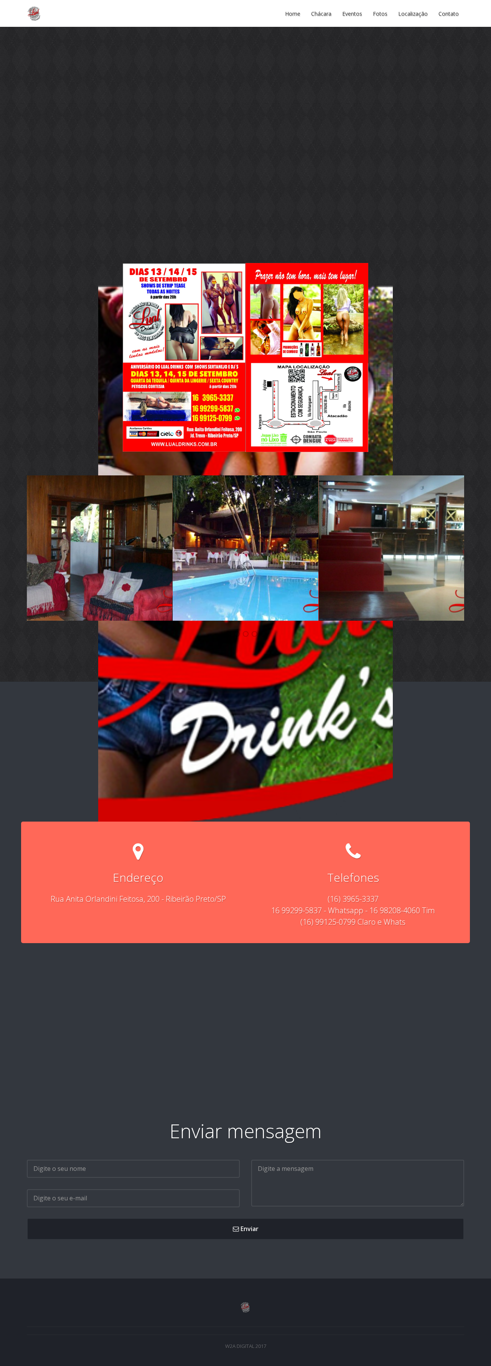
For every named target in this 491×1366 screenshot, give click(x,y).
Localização (413, 13)
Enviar (249, 1229)
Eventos (352, 13)
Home (292, 13)
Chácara (321, 13)
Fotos (380, 13)
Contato (448, 13)
